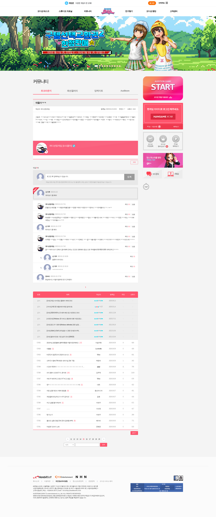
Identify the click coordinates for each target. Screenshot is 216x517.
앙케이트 (98, 91)
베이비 (98, 421)
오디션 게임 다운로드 (163, 97)
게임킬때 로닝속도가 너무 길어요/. (59, 397)
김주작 (98, 373)
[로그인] (152, 3)
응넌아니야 (98, 391)
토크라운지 (46, 91)
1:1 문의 (152, 174)
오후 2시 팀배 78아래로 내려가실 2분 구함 (60, 361)
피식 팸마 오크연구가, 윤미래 (58, 373)
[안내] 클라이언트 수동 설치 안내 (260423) (60, 337)
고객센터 (173, 11)
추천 (126, 204)
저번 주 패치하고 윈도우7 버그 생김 (60, 379)
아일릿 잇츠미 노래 (53, 427)
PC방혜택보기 (176, 145)
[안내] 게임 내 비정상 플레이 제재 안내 (59, 301)
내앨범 (50, 349)
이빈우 (98, 403)
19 (96, 439)
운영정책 (91, 481)
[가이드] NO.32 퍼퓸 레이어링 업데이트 (59, 307)
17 (89, 439)
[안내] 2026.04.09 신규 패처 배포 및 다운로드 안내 (63, 313)
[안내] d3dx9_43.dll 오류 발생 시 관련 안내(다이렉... (63, 331)
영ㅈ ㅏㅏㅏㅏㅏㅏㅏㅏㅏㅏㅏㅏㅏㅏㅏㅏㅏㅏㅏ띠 (64, 385)
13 (77, 439)
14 (80, 439)
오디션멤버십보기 (161, 145)
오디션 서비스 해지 (106, 481)
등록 (129, 177)
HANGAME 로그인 (163, 117)
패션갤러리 (72, 91)
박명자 (98, 361)
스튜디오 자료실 (65, 11)
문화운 (98, 427)
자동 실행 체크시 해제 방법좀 (58, 391)
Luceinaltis (98, 349)
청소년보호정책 (78, 481)
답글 (133, 204)
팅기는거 (50, 415)
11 (71, 439)
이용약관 (47, 481)
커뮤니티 (88, 11)
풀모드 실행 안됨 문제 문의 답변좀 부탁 (61, 421)
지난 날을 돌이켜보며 (55, 403)
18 (93, 439)
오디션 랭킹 (151, 11)
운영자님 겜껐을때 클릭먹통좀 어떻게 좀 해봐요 (64, 343)
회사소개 (36, 481)
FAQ (173, 174)
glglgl (98, 367)
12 (74, 439)
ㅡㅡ (48, 409)
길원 (98, 397)
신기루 (47, 226)
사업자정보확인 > (93, 488)
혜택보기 (176, 127)
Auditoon (124, 91)
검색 (103, 445)
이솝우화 (99, 343)
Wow (98, 355)
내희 (98, 385)
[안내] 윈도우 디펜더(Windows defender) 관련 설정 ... (63, 325)
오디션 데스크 (43, 11)
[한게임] (54, 3)
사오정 (98, 409)
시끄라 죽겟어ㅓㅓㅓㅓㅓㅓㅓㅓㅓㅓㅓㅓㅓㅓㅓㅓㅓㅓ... (65, 367)
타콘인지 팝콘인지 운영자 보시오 (59, 355)
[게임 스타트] (163, 85)
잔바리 (47, 276)
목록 (134, 162)
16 (86, 439)
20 (99, 439)
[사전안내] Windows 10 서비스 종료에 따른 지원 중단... (64, 319)
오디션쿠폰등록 (150, 145)
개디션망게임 (45, 109)
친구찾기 (129, 11)
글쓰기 (134, 433)
